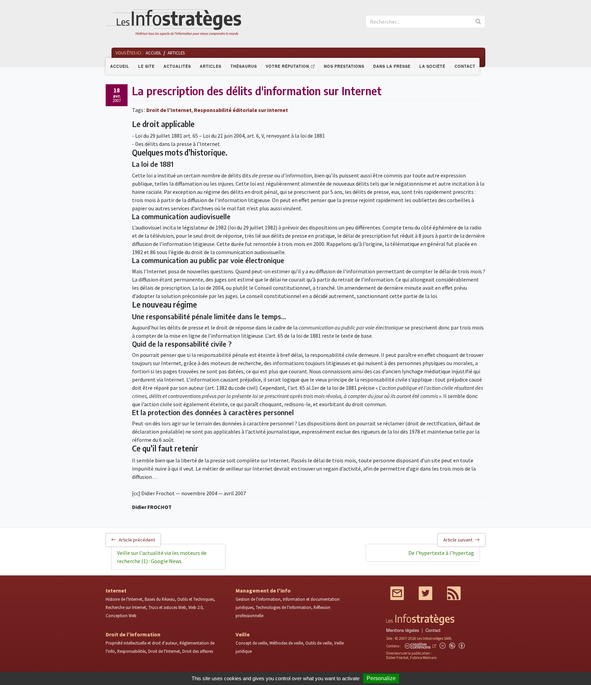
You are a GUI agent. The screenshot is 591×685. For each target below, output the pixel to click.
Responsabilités (131, 651)
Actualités (177, 66)
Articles (210, 66)
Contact (465, 66)
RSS (454, 593)
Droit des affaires (197, 651)
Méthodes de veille (286, 643)
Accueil (119, 66)
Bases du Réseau (160, 599)
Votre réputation (287, 66)
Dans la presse (391, 66)
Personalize (381, 678)
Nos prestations (344, 66)
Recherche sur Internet (126, 607)
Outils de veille (318, 643)
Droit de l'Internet (169, 110)
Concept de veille (251, 643)
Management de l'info (263, 590)
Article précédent (137, 540)
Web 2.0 (195, 607)
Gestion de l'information (258, 599)
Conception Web (121, 615)
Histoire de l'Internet (124, 599)
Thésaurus (244, 66)
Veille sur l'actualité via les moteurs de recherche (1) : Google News (162, 556)
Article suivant (457, 540)
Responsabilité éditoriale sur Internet (241, 110)
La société (432, 66)
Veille (243, 634)
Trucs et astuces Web (167, 607)
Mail (397, 593)
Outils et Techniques (195, 599)
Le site (146, 66)
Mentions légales (402, 630)
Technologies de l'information (283, 607)
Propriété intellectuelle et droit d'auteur (141, 643)
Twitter (425, 593)
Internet (116, 590)
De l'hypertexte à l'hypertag (441, 552)
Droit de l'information (133, 634)
